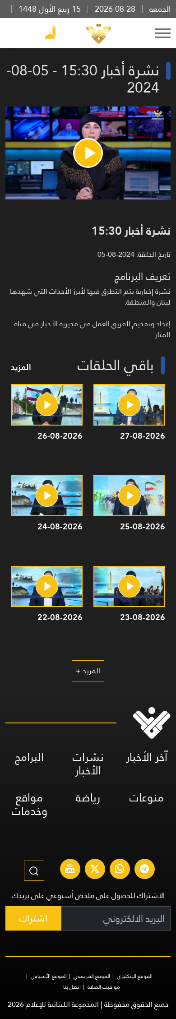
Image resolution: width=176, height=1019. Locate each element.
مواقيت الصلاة (104, 987)
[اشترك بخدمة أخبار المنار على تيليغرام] (144, 870)
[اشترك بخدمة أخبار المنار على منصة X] (94, 870)
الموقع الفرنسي (92, 976)
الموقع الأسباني (49, 976)
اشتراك (33, 918)
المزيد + (88, 670)
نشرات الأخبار (88, 763)
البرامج (29, 757)
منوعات (147, 797)
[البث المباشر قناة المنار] (69, 870)
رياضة (88, 797)
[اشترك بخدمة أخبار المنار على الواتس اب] (119, 870)
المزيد (21, 367)
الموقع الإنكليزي (135, 976)
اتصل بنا (72, 987)
